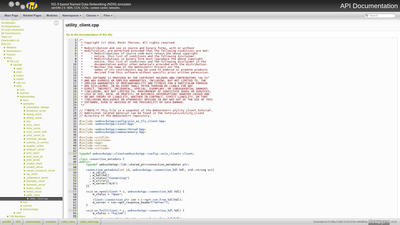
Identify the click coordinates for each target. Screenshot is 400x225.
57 (72, 191)
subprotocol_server (37, 177)
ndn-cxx (20, 82)
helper (20, 75)
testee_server (34, 191)
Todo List (6, 36)
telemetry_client (35, 181)
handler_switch (35, 146)
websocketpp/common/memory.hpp (120, 132)
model (20, 79)
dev (28, 121)
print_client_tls (34, 156)
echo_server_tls (35, 135)
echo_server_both (36, 131)
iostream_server (35, 149)
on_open (100, 191)
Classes (92, 16)
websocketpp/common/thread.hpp (120, 129)
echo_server (33, 128)
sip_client (31, 174)
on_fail (100, 210)
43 (72, 153)
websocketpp (27, 96)
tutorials (27, 205)
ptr (185, 164)
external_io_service (37, 142)
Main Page (11, 15)
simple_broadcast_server (40, 170)
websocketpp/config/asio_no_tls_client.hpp (130, 121)
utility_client (33, 195)
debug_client (33, 114)
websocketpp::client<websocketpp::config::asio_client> (137, 153)
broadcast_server (36, 110)
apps (19, 68)
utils (18, 212)
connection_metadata (105, 159)
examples (28, 103)
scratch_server (34, 167)
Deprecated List (10, 40)
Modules (52, 15)
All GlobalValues (10, 26)
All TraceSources (11, 33)
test (25, 202)
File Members (17, 216)
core (22, 89)
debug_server (34, 117)
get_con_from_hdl (159, 199)
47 (72, 164)
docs (19, 72)
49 (72, 169)
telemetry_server (35, 184)
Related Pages (32, 15)
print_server (33, 160)
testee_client (33, 188)
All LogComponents (12, 29)
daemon (24, 93)
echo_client (33, 125)
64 (72, 210)
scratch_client (34, 163)
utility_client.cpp (39, 198)
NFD (19, 86)
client (188, 153)
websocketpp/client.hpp (114, 123)
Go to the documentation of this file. (89, 34)
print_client (32, 153)
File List (14, 61)
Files (108, 16)
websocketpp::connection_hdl (155, 169)
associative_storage (37, 107)
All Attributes (8, 22)
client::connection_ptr (111, 199)
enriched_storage (36, 139)
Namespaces (72, 16)
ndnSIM (17, 65)
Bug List (5, 43)
